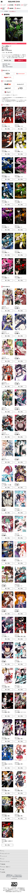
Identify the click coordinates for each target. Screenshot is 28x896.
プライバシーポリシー (10, 875)
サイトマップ (8, 876)
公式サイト (20, 60)
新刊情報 (6, 11)
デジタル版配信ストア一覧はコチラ (10, 95)
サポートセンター (19, 875)
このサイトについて (17, 874)
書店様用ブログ (9, 874)
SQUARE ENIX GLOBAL (17, 876)
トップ (2, 11)
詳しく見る (7, 128)
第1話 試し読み (7, 60)
